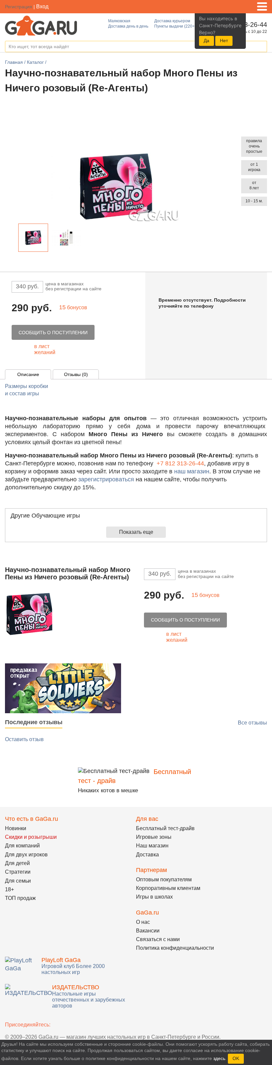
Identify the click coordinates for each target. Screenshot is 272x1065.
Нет (224, 40)
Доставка (147, 854)
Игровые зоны (153, 837)
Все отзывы (252, 723)
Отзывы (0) (76, 374)
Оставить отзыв (24, 739)
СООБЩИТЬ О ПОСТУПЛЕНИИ (53, 332)
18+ (9, 889)
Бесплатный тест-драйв (165, 828)
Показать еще (136, 532)
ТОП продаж (20, 898)
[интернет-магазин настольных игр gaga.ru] (41, 25)
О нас (143, 922)
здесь (219, 1058)
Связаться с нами (158, 939)
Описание (28, 374)
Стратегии (18, 872)
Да (206, 40)
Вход (42, 6)
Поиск (261, 47)
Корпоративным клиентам (168, 888)
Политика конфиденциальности (175, 948)
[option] (33, 238)
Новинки (15, 828)
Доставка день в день (128, 26)
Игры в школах (154, 897)
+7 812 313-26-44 (180, 463)
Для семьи (18, 881)
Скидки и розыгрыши (31, 837)
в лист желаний (44, 349)
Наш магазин (152, 845)
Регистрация (18, 6)
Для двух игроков (26, 854)
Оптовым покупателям (164, 879)
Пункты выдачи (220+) (175, 26)
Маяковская (119, 21)
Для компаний (22, 845)
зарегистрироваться (106, 479)
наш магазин (191, 471)
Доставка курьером (172, 21)
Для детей (17, 863)
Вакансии (148, 930)
